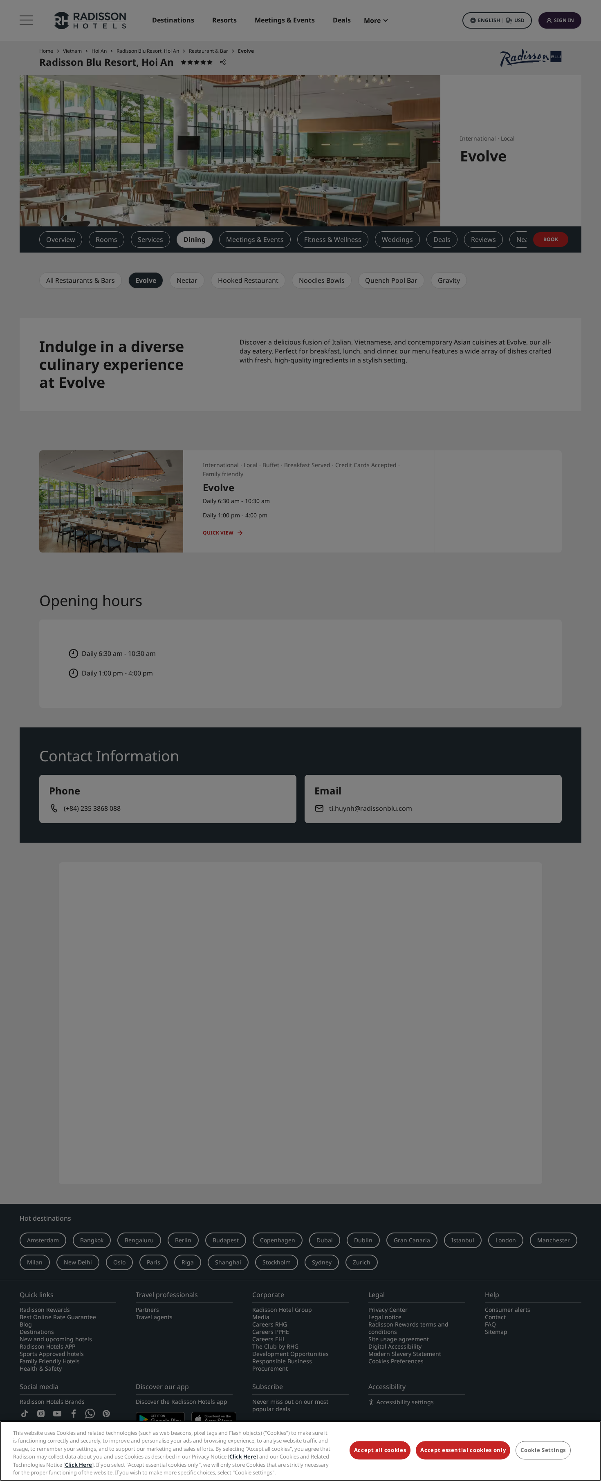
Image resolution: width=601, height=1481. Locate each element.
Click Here (242, 1456)
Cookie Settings (543, 1450)
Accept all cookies (380, 1450)
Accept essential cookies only (463, 1450)
